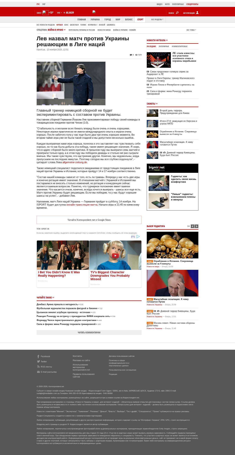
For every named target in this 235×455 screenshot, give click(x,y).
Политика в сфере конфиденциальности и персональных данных (119, 363)
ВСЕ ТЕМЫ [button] (191, 30)
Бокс (66, 24)
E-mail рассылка (49, 372)
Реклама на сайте (81, 360)
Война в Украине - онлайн (124, 30)
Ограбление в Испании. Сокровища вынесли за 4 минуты (178, 132)
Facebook (45, 356)
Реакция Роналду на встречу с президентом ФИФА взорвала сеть (76, 316)
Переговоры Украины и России (82, 30)
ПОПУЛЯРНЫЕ (178, 4)
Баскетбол (74, 24)
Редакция (113, 374)
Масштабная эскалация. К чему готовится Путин (176, 143)
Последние (151, 46)
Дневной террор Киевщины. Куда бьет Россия (177, 153)
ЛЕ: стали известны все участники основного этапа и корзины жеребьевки (184, 57)
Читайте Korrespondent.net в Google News (89, 220)
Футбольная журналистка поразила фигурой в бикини (69, 308)
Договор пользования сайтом (122, 356)
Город (107, 19)
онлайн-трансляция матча (81, 204)
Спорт (140, 19)
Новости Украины (154, 305)
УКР (43, 4)
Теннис (83, 24)
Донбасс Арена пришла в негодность (60, 304)
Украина (95, 19)
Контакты (77, 356)
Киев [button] (39, 13)
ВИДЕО (159, 4)
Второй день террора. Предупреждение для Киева (174, 111)
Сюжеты (151, 103)
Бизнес (128, 19)
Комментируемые (180, 46)
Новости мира (153, 266)
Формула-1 (92, 24)
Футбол (59, 24)
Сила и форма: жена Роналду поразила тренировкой (69, 324)
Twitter (44, 361)
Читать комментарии (89, 332)
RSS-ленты (46, 367)
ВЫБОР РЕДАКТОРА (156, 226)
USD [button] (59, 12)
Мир (118, 19)
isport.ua (45, 228)
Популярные (164, 46)
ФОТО (167, 4)
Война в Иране (92, 29)
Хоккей (102, 24)
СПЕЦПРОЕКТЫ (192, 4)
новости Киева (104, 30)
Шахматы (111, 24)
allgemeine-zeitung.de (74, 162)
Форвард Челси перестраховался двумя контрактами (69, 320)
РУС (38, 4)
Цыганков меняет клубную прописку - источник (66, 312)
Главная (81, 19)
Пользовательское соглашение (122, 370)
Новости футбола (156, 40)
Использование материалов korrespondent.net (81, 367)
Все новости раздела (46, 24)
